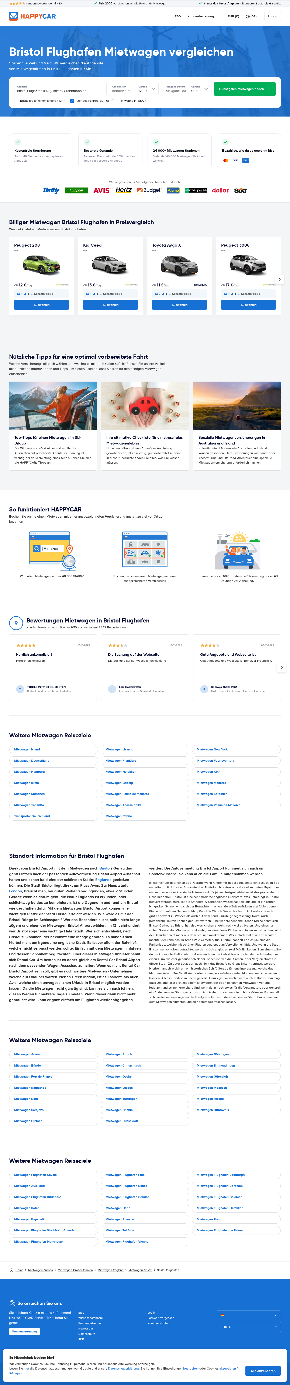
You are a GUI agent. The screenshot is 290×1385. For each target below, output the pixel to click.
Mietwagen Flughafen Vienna (127, 1241)
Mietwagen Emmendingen (216, 1065)
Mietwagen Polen (26, 1208)
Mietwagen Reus (26, 1098)
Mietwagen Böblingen (213, 1054)
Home (19, 1270)
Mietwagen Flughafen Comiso (127, 1197)
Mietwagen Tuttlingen (121, 1098)
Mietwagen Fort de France (33, 1076)
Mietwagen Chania (119, 1110)
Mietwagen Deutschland (31, 760)
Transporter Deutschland (32, 816)
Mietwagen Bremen (28, 1121)
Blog (81, 1312)
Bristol (105, 868)
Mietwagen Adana (27, 1054)
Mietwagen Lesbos (119, 1087)
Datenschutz (86, 1334)
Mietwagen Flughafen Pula (125, 1174)
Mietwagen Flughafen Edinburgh (221, 1174)
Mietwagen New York (212, 749)
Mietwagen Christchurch (123, 1065)
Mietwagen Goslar (119, 1076)
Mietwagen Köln (209, 771)
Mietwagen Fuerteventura (215, 760)
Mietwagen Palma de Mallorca (127, 794)
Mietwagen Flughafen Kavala (35, 1174)
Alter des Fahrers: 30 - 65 (93, 101)
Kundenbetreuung (200, 16)
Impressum (85, 1328)
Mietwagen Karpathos (30, 1087)
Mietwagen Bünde (27, 1065)
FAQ (178, 16)
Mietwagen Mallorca (211, 783)
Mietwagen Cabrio (119, 816)
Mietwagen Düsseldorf (122, 1121)
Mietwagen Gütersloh (212, 1076)
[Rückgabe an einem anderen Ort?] (16, 101)
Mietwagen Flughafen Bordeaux (220, 1186)
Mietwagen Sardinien (212, 794)
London (15, 891)
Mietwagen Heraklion (121, 771)
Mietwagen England (111, 1270)
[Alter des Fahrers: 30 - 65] (72, 101)
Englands (103, 879)
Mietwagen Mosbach (212, 1087)
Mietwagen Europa (40, 1270)
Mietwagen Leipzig (119, 783)
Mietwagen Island (27, 749)
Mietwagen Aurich (119, 1054)
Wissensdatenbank (90, 1318)
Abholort (22, 87)
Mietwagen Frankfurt (121, 760)
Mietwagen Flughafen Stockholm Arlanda (44, 1230)
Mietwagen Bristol (140, 1270)
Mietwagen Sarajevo (29, 1110)
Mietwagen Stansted (120, 1219)
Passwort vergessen (161, 1318)
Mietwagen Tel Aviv (120, 1230)
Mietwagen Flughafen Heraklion (220, 1208)
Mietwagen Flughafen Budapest (37, 1197)
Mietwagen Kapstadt (29, 1219)
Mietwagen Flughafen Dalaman (219, 1197)
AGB (81, 1339)
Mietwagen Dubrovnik (213, 1110)
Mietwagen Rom (209, 1219)
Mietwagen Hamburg (29, 771)
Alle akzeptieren (263, 1370)
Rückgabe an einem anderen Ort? (42, 101)
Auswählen (42, 305)
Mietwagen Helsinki (211, 1098)
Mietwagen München (29, 794)
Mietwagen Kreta (26, 783)
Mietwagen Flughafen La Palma (220, 1230)
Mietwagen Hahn (118, 1208)
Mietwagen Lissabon (120, 749)
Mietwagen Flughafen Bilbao (127, 1186)
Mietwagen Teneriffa (29, 805)
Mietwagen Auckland (29, 1186)
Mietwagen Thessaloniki (123, 805)
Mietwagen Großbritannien (75, 1270)
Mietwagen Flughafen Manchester (39, 1241)
